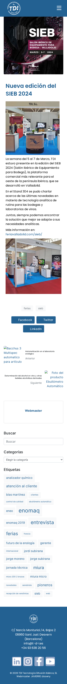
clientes (34, 495)
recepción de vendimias (17, 593)
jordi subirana (33, 551)
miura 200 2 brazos (15, 576)
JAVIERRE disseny (40, 676)
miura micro (38, 576)
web (48, 593)
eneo (9, 511)
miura (38, 567)
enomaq (29, 510)
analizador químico (19, 478)
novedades (11, 585)
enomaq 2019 (15, 522)
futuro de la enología (20, 543)
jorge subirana (40, 559)
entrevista (42, 522)
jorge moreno (15, 559)
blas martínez (15, 494)
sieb (40, 308)
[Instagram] (28, 661)
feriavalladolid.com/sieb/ (24, 234)
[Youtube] (50, 661)
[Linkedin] (16, 661)
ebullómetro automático (40, 501)
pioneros (44, 585)
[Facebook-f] (39, 661)
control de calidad (14, 501)
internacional (12, 551)
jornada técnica (17, 567)
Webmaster (33, 410)
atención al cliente (21, 486)
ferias (27, 308)
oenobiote (27, 585)
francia (27, 534)
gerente (45, 543)
